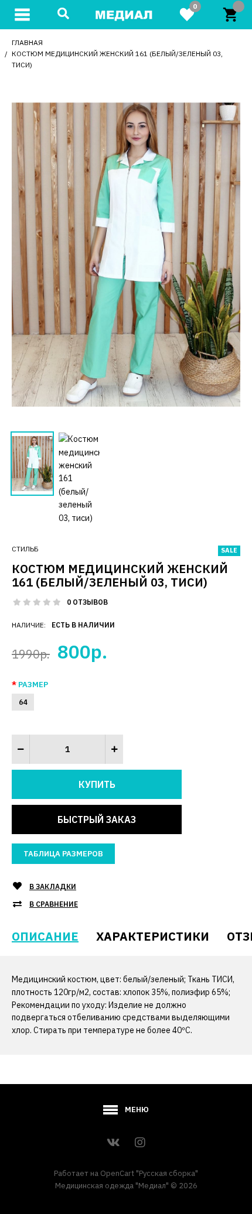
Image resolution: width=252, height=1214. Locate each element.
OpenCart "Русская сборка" (149, 1173)
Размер (33, 685)
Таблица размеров (63, 854)
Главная (27, 42)
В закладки (52, 886)
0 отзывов (87, 602)
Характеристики (152, 936)
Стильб (25, 548)
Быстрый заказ (96, 819)
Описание (45, 936)
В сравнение (53, 904)
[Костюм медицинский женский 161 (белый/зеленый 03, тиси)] (126, 253)
